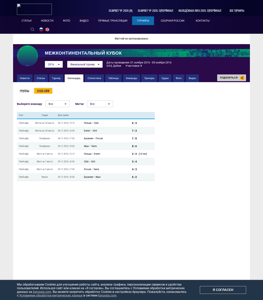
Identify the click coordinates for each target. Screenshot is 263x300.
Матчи (79, 103)
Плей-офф (43, 91)
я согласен (223, 290)
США (96, 123)
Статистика (94, 78)
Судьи (165, 78)
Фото (179, 78)
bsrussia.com (42, 292)
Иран (86, 146)
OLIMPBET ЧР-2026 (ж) (120, 10)
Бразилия (88, 138)
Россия (99, 138)
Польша (87, 123)
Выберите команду (29, 103)
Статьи (41, 78)
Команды (131, 78)
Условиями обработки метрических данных (51, 295)
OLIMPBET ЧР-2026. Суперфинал (155, 10)
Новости (25, 78)
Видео (192, 78)
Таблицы (113, 78)
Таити (94, 146)
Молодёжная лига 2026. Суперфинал (199, 10)
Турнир (56, 78)
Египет (87, 130)
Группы (24, 91)
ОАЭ (95, 130)
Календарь (74, 78)
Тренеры (149, 78)
